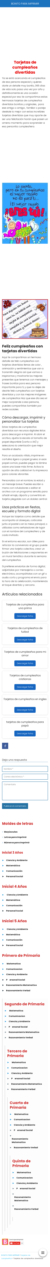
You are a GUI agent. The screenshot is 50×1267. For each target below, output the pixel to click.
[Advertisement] (25, 33)
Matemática (13, 865)
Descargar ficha (25, 616)
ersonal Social (17, 979)
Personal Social (14, 876)
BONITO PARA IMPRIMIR (25, 3)
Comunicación (14, 871)
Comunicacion (14, 969)
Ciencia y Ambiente (16, 860)
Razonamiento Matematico (21, 985)
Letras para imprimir (15, 837)
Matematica (14, 963)
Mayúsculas (10, 831)
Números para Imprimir (17, 842)
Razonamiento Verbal (18, 990)
